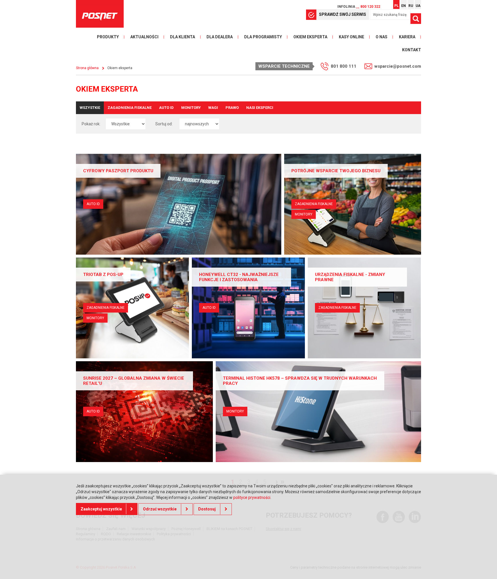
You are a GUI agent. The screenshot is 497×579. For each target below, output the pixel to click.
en (403, 6)
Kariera (407, 37)
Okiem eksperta (310, 37)
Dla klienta (182, 37)
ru (410, 6)
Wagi (213, 107)
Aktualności (144, 37)
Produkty (108, 37)
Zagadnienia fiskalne (130, 107)
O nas (381, 37)
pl (396, 6)
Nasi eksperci (259, 107)
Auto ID (166, 107)
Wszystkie (90, 107)
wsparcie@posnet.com (397, 66)
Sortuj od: (164, 124)
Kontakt (411, 50)
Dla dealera (220, 37)
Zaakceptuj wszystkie (101, 509)
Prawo (232, 107)
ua (418, 6)
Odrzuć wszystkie (160, 509)
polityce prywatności (251, 497)
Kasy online (351, 37)
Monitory (191, 107)
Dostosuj (207, 509)
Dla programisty (263, 37)
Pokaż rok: (91, 124)
